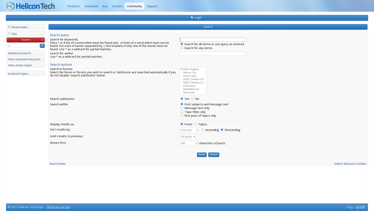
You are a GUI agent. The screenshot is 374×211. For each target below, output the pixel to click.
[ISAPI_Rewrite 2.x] (193, 82)
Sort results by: (60, 129)
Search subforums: (62, 99)
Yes (187, 99)
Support (152, 6)
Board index (19, 27)
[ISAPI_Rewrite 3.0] (193, 79)
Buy (105, 6)
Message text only (197, 108)
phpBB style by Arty (349, 207)
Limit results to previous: (66, 136)
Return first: (58, 143)
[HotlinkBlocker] (193, 89)
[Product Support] (193, 69)
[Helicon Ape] (193, 76)
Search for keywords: (64, 39)
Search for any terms (198, 48)
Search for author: (62, 53)
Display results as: (62, 124)
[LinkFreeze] (193, 86)
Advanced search (19, 53)
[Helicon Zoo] (193, 72)
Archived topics (18, 73)
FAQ (14, 34)
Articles (117, 6)
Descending (232, 130)
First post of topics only (200, 115)
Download (91, 6)
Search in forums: (61, 69)
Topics (202, 124)
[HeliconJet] (193, 92)
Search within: (59, 104)
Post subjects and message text (206, 104)
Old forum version (58, 207)
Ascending (212, 130)
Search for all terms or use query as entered (214, 44)
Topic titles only (195, 112)
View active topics (20, 65)
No (196, 99)
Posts (188, 124)
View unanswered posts (24, 59)
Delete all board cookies (350, 163)
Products (74, 6)
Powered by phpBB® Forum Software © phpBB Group (360, 207)
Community (134, 6)
